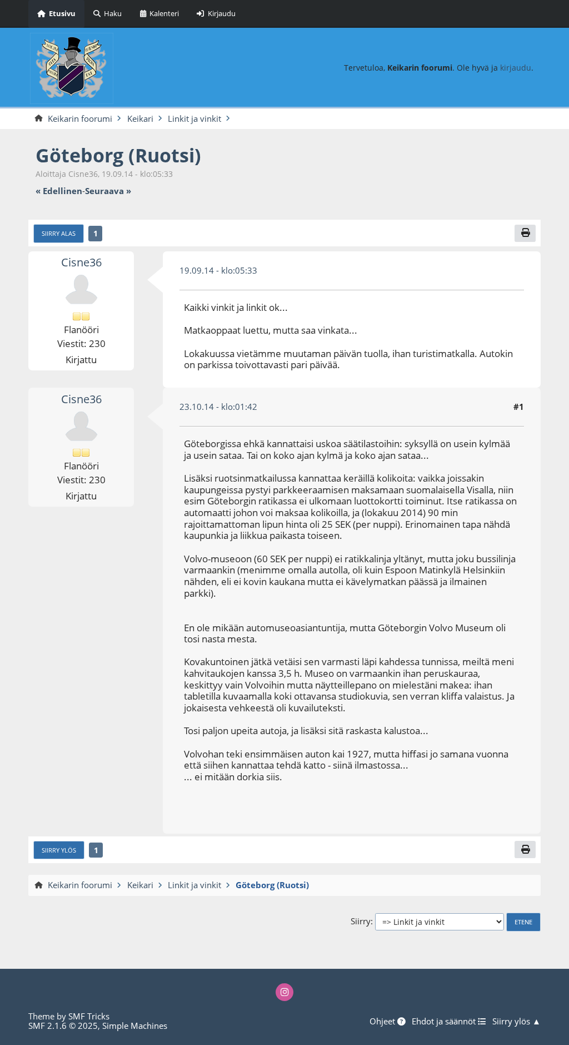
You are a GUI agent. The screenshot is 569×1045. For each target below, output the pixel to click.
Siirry (361, 921)
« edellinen (59, 191)
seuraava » (108, 191)
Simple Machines (134, 1025)
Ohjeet (383, 1022)
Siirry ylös (59, 850)
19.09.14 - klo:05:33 (218, 270)
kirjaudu (515, 67)
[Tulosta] (525, 233)
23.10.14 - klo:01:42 (218, 406)
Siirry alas (59, 233)
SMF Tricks (88, 1016)
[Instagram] (285, 992)
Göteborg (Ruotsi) (118, 155)
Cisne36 (81, 262)
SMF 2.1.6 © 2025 (63, 1025)
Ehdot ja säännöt (445, 1022)
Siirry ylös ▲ (516, 1022)
